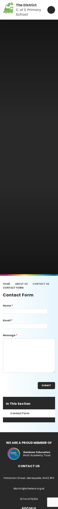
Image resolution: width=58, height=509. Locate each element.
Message (10, 335)
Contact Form (13, 287)
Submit (46, 385)
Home (6, 283)
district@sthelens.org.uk (29, 488)
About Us (21, 283)
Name (8, 305)
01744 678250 (29, 499)
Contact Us (41, 283)
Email (8, 320)
